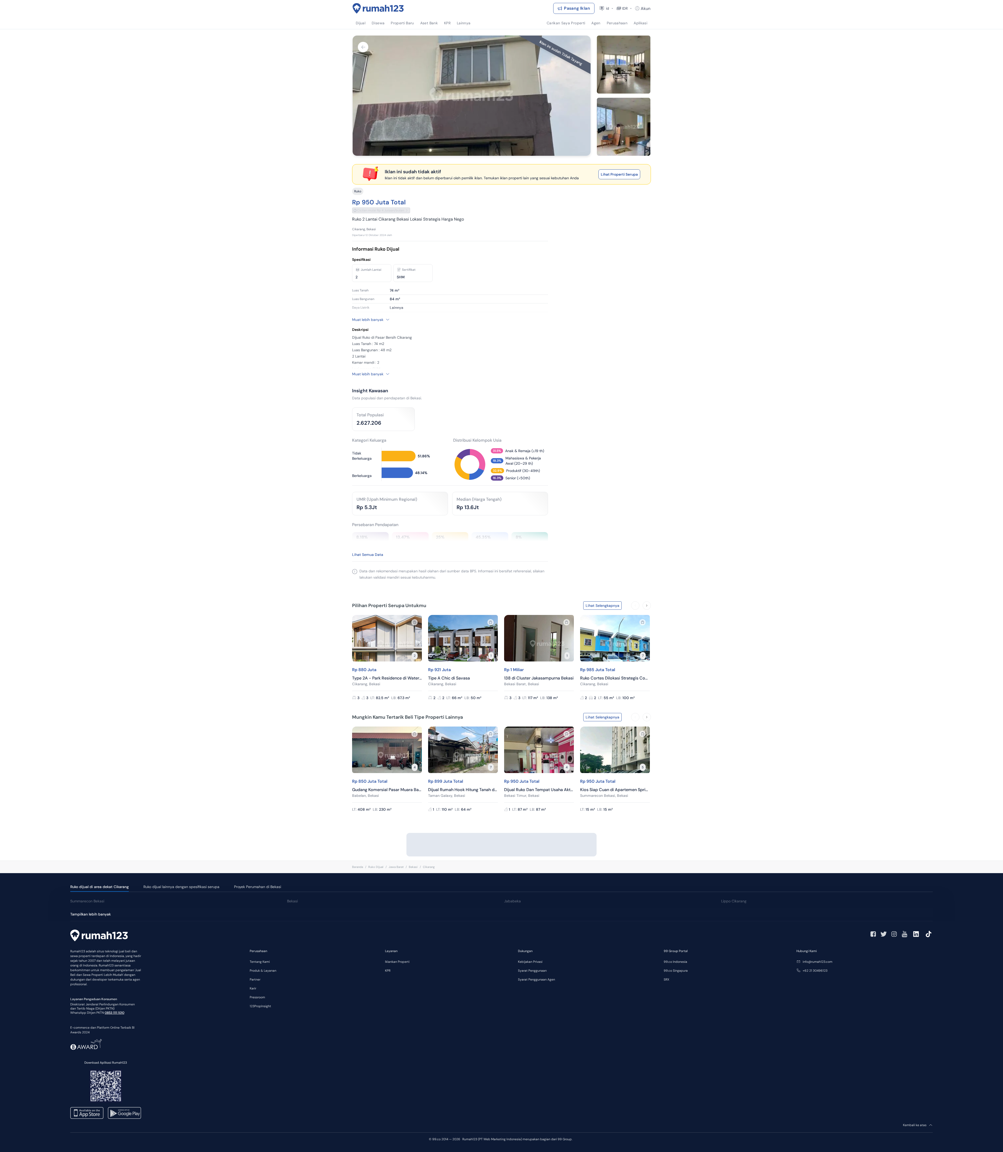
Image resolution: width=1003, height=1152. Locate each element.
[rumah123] (99, 936)
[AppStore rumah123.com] (86, 1113)
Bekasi (413, 867)
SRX (666, 979)
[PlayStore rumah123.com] (124, 1113)
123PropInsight (260, 1006)
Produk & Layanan (263, 971)
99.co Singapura (676, 971)
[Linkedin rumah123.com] (916, 934)
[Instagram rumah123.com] (894, 934)
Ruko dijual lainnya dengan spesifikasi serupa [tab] (181, 886)
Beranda (357, 867)
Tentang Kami (260, 962)
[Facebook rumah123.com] (873, 934)
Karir (253, 988)
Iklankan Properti (397, 962)
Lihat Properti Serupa (619, 174)
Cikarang (429, 867)
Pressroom (257, 997)
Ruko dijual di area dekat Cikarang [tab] (99, 886)
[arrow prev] (635, 605)
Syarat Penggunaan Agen (536, 979)
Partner (255, 979)
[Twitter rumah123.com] (883, 934)
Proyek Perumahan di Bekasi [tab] (257, 886)
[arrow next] (647, 605)
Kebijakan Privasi (530, 962)
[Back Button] (363, 47)
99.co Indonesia (675, 962)
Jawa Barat (396, 867)
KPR (387, 971)
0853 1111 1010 (114, 1013)
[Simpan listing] (414, 622)
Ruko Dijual (375, 867)
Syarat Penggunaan (532, 971)
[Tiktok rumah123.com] (928, 934)
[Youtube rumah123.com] (904, 934)
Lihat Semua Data (367, 554)
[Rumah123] (378, 8)
